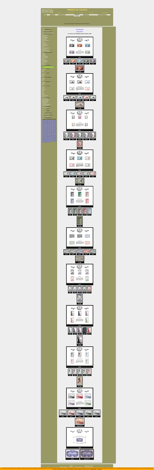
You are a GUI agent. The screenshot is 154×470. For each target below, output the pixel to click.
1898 (47, 123)
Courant (43, 54)
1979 (43, 135)
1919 (49, 125)
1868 (45, 121)
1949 (53, 130)
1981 (47, 135)
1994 (45, 137)
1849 (43, 120)
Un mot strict (86, 14)
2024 (49, 141)
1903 (55, 123)
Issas (43, 91)
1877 (43, 122)
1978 (55, 134)
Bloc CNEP (43, 64)
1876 (55, 121)
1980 (45, 135)
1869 (47, 121)
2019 (53, 140)
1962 (51, 132)
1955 (51, 131)
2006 (55, 138)
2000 (43, 138)
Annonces (43, 118)
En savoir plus (93, 469)
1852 (47, 120)
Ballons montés (44, 38)
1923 (43, 126)
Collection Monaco (78, 467)
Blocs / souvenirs (45, 57)
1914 (53, 124)
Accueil (43, 28)
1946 (47, 130)
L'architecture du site (88, 465)
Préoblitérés (44, 43)
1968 (49, 133)
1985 (55, 135)
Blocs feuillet (44, 39)
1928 (53, 126)
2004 (51, 138)
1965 (43, 133)
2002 (47, 138)
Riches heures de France (46, 51)
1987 (45, 136)
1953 (47, 131)
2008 (45, 139)
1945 (45, 130)
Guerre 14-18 (44, 42)
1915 (55, 124)
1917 (45, 125)
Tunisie (43, 96)
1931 (45, 127)
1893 (43, 123)
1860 (53, 120)
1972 (43, 134)
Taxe (42, 80)
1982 (49, 135)
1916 (43, 125)
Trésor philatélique (45, 37)
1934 (51, 127)
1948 (51, 130)
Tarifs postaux (44, 103)
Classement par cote (45, 105)
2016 (47, 140)
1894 (45, 123)
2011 (51, 139)
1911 (51, 124)
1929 (55, 126)
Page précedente (79, 29)
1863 (43, 121)
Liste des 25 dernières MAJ (46, 116)
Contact (43, 109)
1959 (45, 132)
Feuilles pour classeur (45, 107)
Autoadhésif (44, 55)
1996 (49, 137)
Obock (43, 93)
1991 (53, 136)
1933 (49, 127)
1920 (51, 125)
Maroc (43, 92)
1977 (53, 134)
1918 (47, 125)
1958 (43, 132)
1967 (47, 133)
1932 (47, 127)
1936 (55, 127)
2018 (51, 140)
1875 (53, 121)
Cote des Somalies (45, 95)
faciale (45, 14)
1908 (47, 124)
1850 (45, 120)
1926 (49, 126)
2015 (45, 140)
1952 (45, 131)
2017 (49, 140)
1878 (45, 122)
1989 (49, 136)
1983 (51, 135)
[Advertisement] (77, 4)
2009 (47, 139)
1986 (43, 136)
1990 (51, 136)
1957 (55, 131)
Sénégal (43, 94)
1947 (49, 130)
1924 (45, 126)
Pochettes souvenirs (45, 40)
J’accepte (99, 469)
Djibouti (43, 90)
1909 (49, 124)
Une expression (61, 14)
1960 (47, 132)
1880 (47, 122)
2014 (43, 140)
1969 (51, 133)
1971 (55, 133)
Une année (77, 14)
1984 (53, 135)
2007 (43, 139)
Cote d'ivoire (44, 89)
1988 (47, 136)
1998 (53, 137)
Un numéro (52, 14)
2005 (53, 138)
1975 (49, 134)
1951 (43, 131)
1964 (55, 132)
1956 (53, 131)
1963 (53, 132)
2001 (45, 138)
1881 (49, 122)
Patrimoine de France (45, 50)
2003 (49, 138)
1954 (49, 131)
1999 (55, 137)
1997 (51, 137)
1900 (49, 123)
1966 (45, 133)
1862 (55, 120)
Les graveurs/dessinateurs (46, 104)
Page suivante (80, 31)
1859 (51, 120)
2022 (45, 141)
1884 (51, 122)
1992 (55, 136)
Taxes (43, 76)
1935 (53, 127)
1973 (45, 134)
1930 (43, 127)
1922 (55, 125)
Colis (43, 63)
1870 (49, 121)
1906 (43, 124)
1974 (47, 134)
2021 (43, 141)
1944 (43, 130)
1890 (53, 122)
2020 (55, 140)
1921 (53, 125)
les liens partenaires (88, 467)
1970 (53, 133)
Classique (43, 53)
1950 (55, 130)
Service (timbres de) (45, 44)
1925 (47, 126)
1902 (53, 123)
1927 (51, 126)
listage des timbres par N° (46, 30)
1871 (51, 121)
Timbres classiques (63, 467)
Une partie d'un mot (102, 14)
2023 (47, 141)
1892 (55, 122)
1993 (43, 137)
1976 (51, 134)
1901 (51, 123)
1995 (47, 137)
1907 (45, 124)
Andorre (71, 467)
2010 (49, 139)
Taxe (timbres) (44, 45)
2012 (53, 139)
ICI (89, 23)
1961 (49, 132)
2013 (55, 139)
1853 (49, 120)
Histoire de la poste (45, 102)
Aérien (43, 41)
